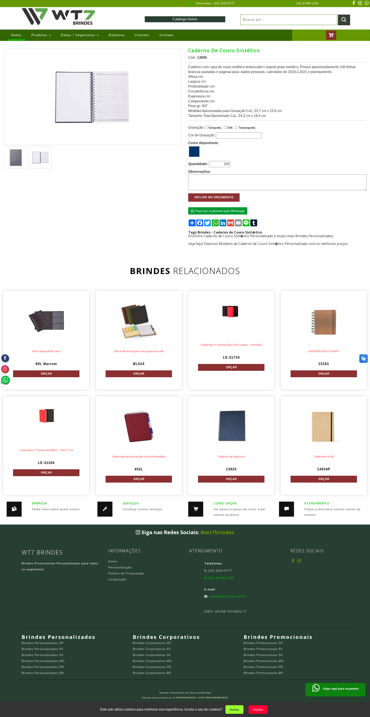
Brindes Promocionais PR (263, 667)
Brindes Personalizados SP (43, 643)
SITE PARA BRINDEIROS (213, 697)
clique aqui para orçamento (340, 688)
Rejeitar (258, 709)
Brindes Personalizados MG (43, 661)
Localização (117, 579)
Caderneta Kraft (323, 456)
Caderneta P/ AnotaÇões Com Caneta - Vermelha (231, 345)
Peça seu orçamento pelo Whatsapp (219, 211)
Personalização (120, 567)
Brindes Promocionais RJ (263, 649)
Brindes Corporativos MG (152, 661)
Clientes (142, 35)
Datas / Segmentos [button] (79, 35)
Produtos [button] (40, 35)
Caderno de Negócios (231, 456)
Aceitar (234, 709)
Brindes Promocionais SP (263, 643)
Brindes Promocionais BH (263, 673)
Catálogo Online (185, 19)
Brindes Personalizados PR (43, 667)
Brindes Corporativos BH (152, 673)
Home (18, 35)
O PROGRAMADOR (184, 697)
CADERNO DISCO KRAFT (324, 351)
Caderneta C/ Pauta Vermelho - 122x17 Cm (46, 450)
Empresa (117, 35)
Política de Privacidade (126, 573)
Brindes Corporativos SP (152, 643)
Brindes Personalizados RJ (42, 649)
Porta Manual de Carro (46, 351)
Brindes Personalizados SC (43, 655)
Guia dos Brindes (200, 693)
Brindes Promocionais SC (263, 655)
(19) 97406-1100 (307, 3)
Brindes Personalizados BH (43, 673)
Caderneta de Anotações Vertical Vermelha (139, 456)
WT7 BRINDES (42, 552)
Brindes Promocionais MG (264, 661)
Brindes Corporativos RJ (152, 649)
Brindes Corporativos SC (152, 655)
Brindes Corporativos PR (152, 667)
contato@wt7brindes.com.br (227, 596)
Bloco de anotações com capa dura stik (139, 351)
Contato (166, 35)
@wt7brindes (217, 532)
